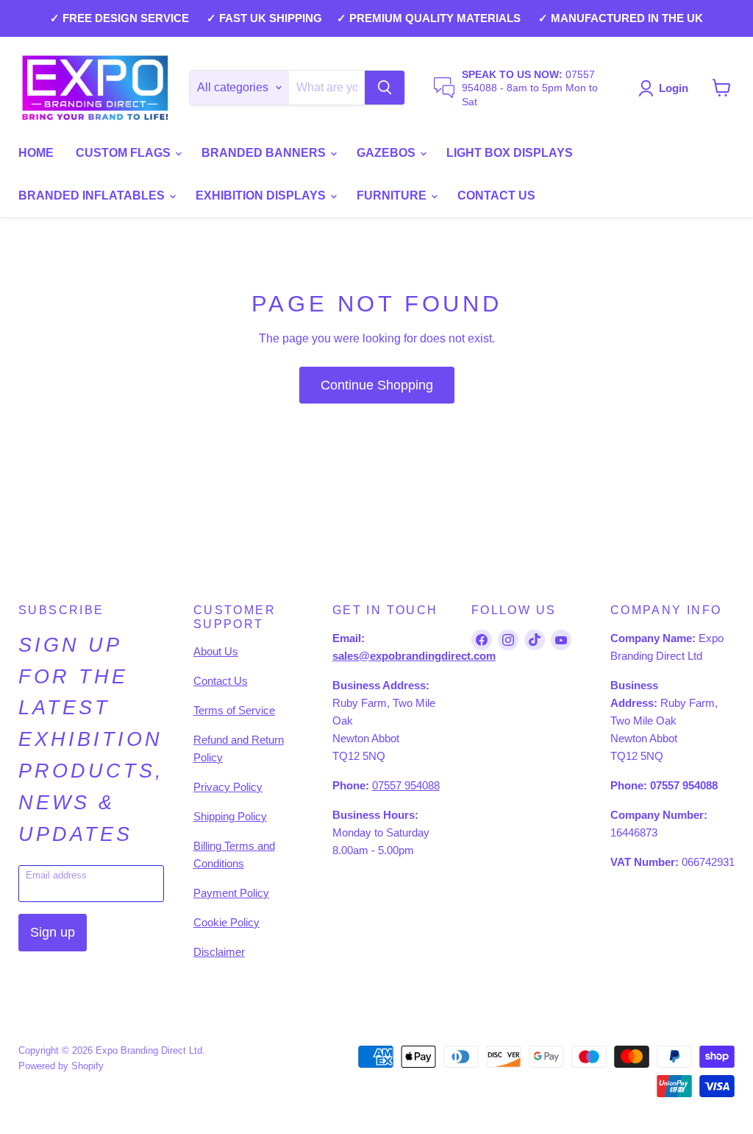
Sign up (52, 932)
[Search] (384, 88)
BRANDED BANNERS (265, 153)
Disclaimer (219, 951)
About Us (215, 651)
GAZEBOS (387, 153)
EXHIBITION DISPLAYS (262, 195)
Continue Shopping (377, 385)
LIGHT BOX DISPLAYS (509, 153)
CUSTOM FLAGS (125, 153)
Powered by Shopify (61, 1065)
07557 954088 (406, 785)
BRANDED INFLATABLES (93, 195)
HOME (36, 153)
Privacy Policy (228, 787)
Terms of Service (234, 710)
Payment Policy (231, 893)
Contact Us (220, 681)
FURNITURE (393, 195)
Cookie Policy (226, 922)
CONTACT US (496, 195)
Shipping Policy (230, 816)
